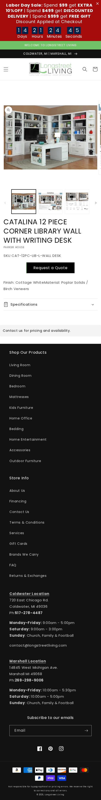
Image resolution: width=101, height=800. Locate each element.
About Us (17, 490)
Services (16, 533)
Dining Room (20, 375)
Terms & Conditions (27, 522)
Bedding (16, 429)
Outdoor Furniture (25, 461)
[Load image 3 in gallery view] (77, 201)
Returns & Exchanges (28, 575)
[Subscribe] (86, 730)
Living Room (20, 365)
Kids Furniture (21, 407)
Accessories (20, 450)
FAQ (12, 565)
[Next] (96, 203)
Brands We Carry (24, 554)
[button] (6, 69)
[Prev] (5, 203)
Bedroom (17, 386)
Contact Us (19, 511)
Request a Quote (50, 268)
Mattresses (19, 396)
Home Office (20, 418)
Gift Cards (18, 543)
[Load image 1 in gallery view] (24, 201)
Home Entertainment (28, 439)
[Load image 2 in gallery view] (50, 201)
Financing (17, 501)
